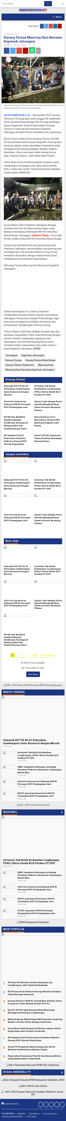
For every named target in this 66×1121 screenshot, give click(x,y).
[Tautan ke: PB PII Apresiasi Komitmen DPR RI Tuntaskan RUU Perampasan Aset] (9, 795)
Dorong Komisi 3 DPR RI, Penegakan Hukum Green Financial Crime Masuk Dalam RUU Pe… (35, 1002)
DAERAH (16, 45)
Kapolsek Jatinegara (32, 355)
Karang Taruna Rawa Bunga (40, 360)
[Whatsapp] (32, 50)
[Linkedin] (55, 26)
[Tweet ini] (13, 51)
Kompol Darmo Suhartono (19, 364)
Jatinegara (11, 355)
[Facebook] (42, 26)
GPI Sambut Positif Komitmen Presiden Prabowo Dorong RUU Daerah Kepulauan (15, 440)
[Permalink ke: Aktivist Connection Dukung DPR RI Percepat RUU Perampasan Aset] (18, 503)
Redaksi (22, 1113)
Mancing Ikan (45, 364)
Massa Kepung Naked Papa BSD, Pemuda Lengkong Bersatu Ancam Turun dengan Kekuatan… (35, 1020)
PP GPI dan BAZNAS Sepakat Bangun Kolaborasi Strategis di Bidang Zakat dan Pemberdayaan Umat (16, 423)
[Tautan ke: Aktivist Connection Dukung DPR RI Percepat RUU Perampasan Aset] (9, 783)
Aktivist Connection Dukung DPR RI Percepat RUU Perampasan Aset (17, 404)
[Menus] (63, 3)
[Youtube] (60, 26)
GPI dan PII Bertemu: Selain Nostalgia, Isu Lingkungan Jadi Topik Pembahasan (30, 983)
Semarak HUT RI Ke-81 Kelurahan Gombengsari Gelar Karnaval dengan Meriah (17, 390)
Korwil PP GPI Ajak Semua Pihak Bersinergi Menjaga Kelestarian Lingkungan (31, 1011)
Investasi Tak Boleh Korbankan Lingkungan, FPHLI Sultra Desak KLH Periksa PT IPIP (47, 390)
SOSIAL (23, 45)
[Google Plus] (51, 26)
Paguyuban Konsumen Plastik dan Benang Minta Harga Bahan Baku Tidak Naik (34, 1057)
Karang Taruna (13, 360)
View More (33, 674)
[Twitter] (46, 26)
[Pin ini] (25, 51)
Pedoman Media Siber (12, 1116)
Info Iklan (31, 1116)
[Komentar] (38, 51)
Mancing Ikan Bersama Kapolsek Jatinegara (29, 369)
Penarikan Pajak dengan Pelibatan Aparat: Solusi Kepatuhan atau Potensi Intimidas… (34, 1029)
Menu (58, 16)
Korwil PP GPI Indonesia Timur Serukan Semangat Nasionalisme (48, 438)
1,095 (34, 655)
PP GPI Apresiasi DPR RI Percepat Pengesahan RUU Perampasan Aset (36, 912)
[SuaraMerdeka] (33, 10)
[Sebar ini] (6, 51)
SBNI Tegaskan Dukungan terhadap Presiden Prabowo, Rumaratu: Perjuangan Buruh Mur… (39, 769)
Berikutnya (47, 655)
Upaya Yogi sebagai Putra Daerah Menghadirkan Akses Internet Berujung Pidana (48, 406)
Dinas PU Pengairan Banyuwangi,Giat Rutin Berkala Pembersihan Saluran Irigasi (31, 1048)
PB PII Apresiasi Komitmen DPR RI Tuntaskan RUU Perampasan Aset (36, 794)
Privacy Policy (50, 1113)
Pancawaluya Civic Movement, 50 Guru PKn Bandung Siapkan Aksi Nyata (47, 421)
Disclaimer (34, 1113)
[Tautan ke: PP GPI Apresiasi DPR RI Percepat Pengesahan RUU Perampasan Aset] (9, 913)
